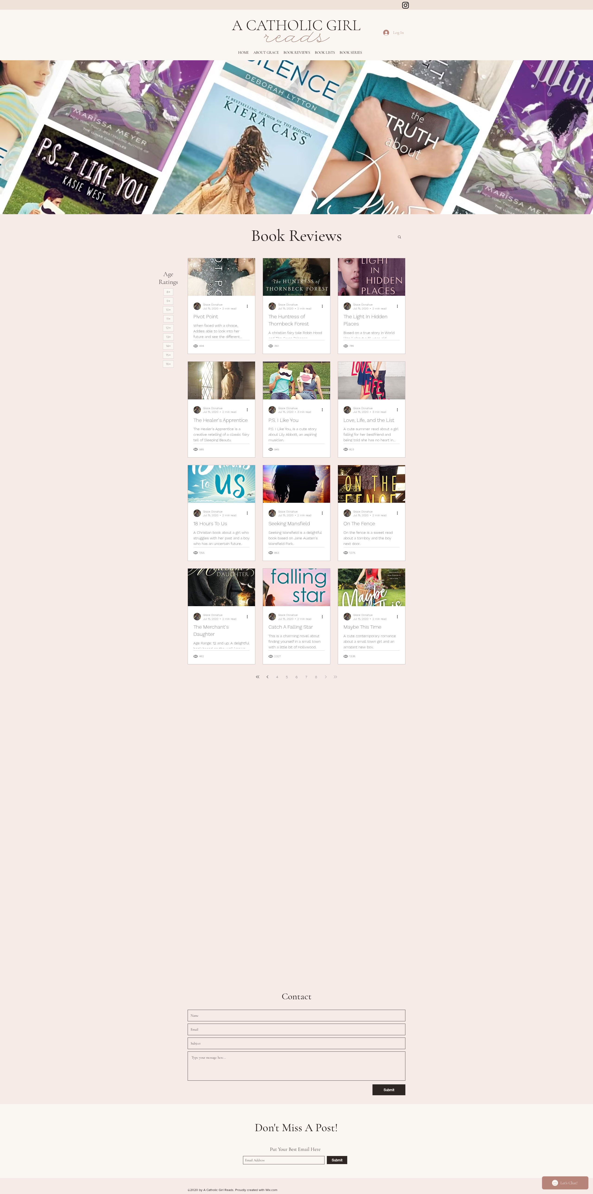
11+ (168, 319)
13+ (168, 337)
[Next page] (326, 677)
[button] (296, 52)
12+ (168, 328)
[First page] (257, 677)
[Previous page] (267, 677)
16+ (168, 364)
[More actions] (249, 306)
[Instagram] (405, 5)
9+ (168, 301)
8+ (168, 292)
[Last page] (335, 677)
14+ (168, 346)
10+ (168, 310)
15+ (168, 355)
